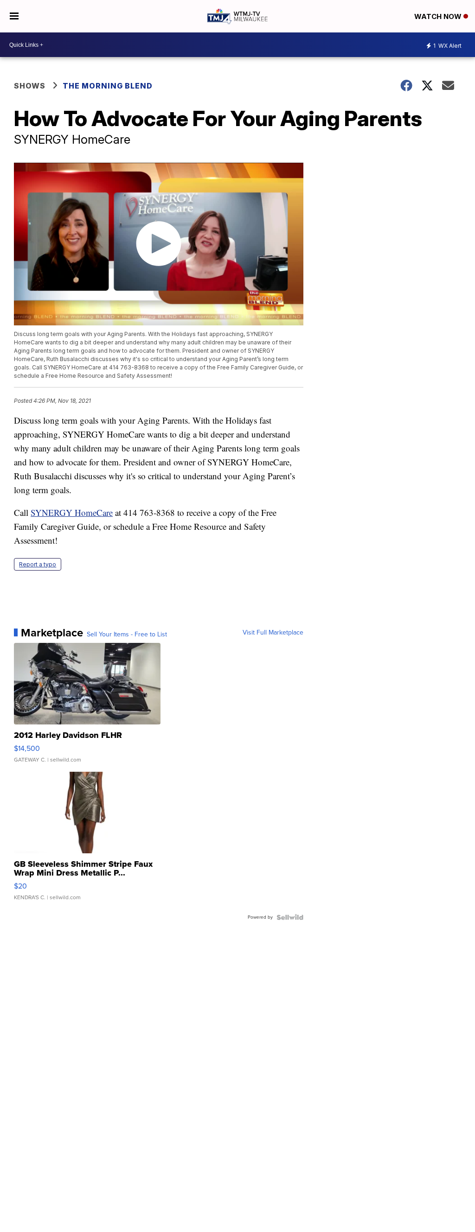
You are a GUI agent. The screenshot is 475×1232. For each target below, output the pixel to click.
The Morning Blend (108, 85)
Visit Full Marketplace (273, 632)
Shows (29, 85)
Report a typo (37, 564)
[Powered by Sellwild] (289, 917)
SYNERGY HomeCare (72, 512)
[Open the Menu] (14, 16)
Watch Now (438, 16)
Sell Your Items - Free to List (127, 634)
